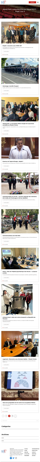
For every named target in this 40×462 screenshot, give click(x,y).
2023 (3, 438)
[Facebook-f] (11, 458)
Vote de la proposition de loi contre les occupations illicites (19, 402)
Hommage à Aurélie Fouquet (11, 86)
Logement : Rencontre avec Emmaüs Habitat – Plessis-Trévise (20, 359)
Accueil (13, 14)
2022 (3, 440)
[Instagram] (16, 458)
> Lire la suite (6, 51)
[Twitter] (13, 458)
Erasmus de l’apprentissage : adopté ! (13, 161)
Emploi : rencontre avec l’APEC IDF (12, 45)
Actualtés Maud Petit (20, 14)
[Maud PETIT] (5, 2)
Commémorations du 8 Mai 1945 (11, 235)
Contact (32, 2)
